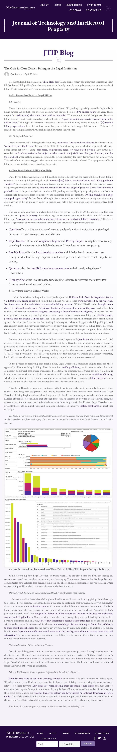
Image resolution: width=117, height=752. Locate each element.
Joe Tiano (83, 339)
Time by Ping (17, 280)
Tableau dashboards (89, 406)
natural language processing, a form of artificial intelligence (61, 311)
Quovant (14, 268)
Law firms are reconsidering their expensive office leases (63, 685)
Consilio (14, 229)
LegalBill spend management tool (50, 268)
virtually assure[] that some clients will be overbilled (39, 115)
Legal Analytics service (49, 252)
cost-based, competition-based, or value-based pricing (66, 149)
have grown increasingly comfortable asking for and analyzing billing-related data (58, 219)
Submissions (74, 5)
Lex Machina (16, 252)
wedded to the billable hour (19, 146)
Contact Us (93, 10)
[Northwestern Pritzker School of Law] (20, 8)
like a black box (50, 81)
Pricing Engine (75, 241)
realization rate (38, 606)
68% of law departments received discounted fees (64, 620)
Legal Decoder (17, 241)
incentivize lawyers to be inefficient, (75, 142)
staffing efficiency (71, 367)
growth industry (28, 215)
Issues (57, 5)
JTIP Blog (75, 10)
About (45, 5)
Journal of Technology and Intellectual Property (58, 25)
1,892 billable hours (86, 111)
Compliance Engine (48, 241)
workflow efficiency (102, 374)
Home (40, 733)
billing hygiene (97, 378)
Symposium (94, 5)
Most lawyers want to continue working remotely (35, 678)
